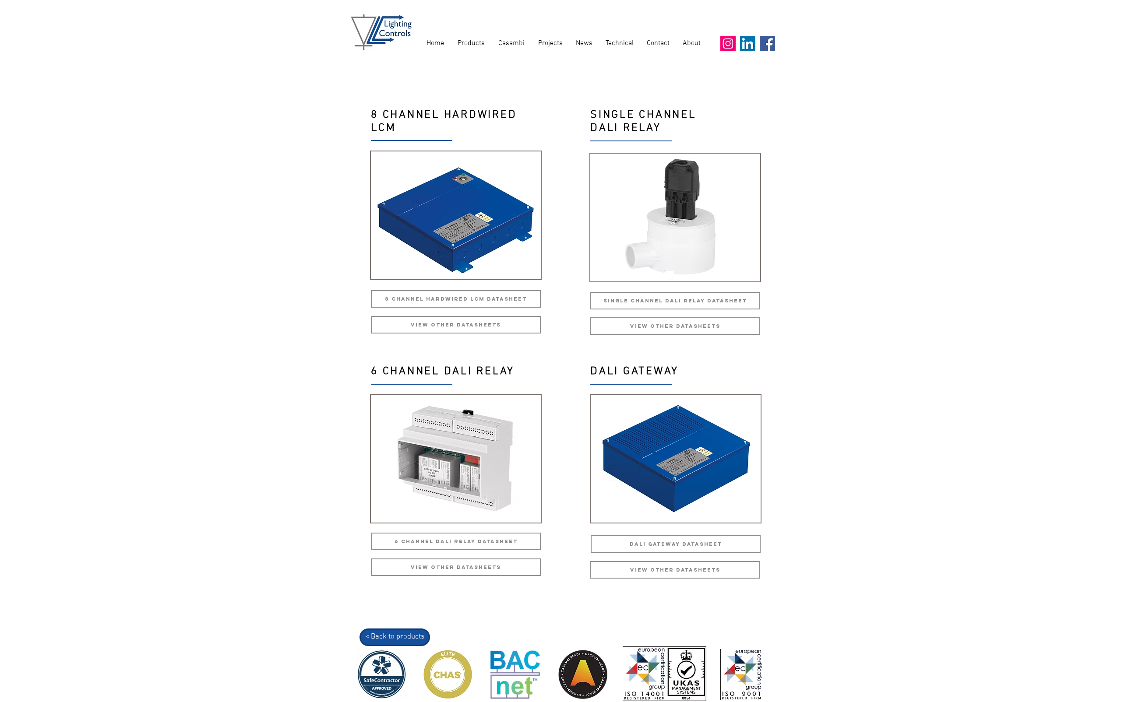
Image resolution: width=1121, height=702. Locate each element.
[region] (456, 215)
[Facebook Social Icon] (767, 43)
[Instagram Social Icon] (728, 43)
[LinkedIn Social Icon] (747, 43)
